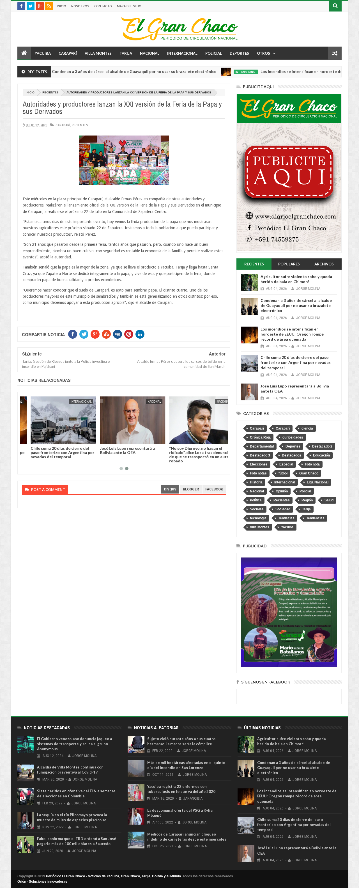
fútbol (283, 473)
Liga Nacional (317, 482)
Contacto (103, 6)
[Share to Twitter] (33, 438)
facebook (214, 489)
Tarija (125, 53)
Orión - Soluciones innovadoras (42, 882)
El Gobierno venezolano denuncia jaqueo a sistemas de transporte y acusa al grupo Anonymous (74, 743)
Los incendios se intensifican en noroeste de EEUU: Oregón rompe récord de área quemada (292, 334)
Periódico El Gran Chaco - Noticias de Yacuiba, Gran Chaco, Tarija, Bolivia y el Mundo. (114, 876)
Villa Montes (98, 53)
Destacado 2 (322, 446)
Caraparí (68, 53)
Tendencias (315, 518)
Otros (263, 53)
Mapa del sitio (129, 6)
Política (256, 500)
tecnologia (258, 518)
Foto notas (258, 473)
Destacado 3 (260, 455)
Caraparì (283, 428)
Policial (213, 53)
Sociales (257, 509)
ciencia (307, 428)
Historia (256, 482)
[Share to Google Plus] (39, 438)
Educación (321, 455)
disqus (170, 489)
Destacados (291, 455)
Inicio (61, 6)
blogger (191, 489)
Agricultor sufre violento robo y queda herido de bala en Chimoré (296, 279)
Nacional (149, 53)
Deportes (239, 53)
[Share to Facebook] (27, 438)
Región (307, 500)
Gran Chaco (308, 473)
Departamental (262, 446)
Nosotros (80, 6)
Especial (286, 464)
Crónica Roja (260, 437)
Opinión (282, 491)
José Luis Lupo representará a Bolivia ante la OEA (118, 450)
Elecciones (259, 464)
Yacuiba (43, 53)
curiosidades (292, 437)
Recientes (50, 92)
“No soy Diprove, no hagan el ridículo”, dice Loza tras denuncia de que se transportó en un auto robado (190, 454)
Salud (329, 500)
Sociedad (282, 509)
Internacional (182, 53)
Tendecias (286, 518)
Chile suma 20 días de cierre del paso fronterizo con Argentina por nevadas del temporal (54, 452)
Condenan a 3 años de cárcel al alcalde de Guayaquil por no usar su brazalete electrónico (108, 71)
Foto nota (312, 464)
